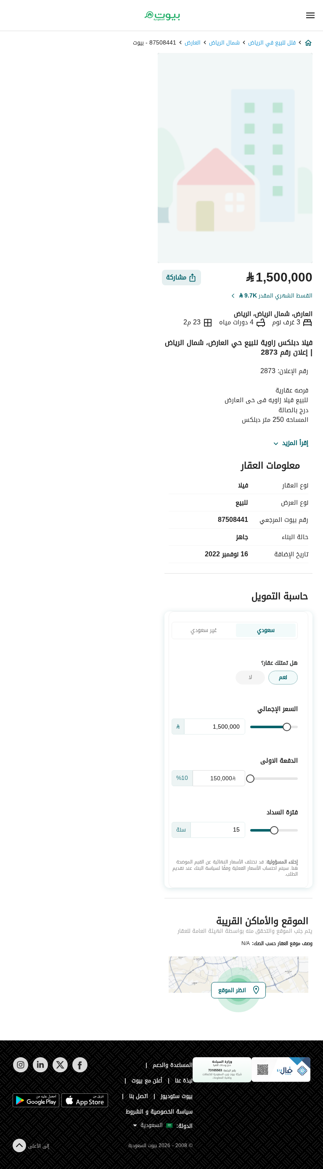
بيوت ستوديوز (177, 1096)
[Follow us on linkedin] (40, 1070)
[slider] (287, 727)
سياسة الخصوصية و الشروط (159, 1111)
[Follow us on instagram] (20, 1070)
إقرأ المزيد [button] (295, 443)
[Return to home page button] (161, 16)
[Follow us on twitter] (60, 1070)
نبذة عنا (184, 1080)
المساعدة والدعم (173, 1065)
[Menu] (310, 15)
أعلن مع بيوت (147, 1080)
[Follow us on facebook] (79, 1070)
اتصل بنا (138, 1096)
